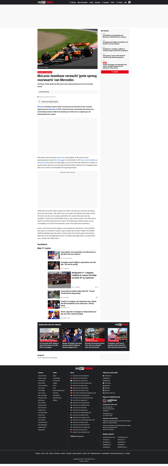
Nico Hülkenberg (42, 425)
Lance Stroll (41, 415)
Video (112, 2)
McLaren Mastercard (58, 390)
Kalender (97, 2)
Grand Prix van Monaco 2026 (81, 390)
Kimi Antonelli (41, 402)
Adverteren (57, 453)
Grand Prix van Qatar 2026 (80, 429)
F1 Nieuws (73, 2)
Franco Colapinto (42, 385)
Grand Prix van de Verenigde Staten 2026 (84, 420)
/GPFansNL (107, 383)
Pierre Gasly (41, 388)
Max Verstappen (83, 2)
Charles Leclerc (42, 378)
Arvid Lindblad (42, 417)
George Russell (42, 162)
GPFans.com (121, 439)
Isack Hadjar (41, 390)
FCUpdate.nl (106, 439)
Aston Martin (56, 378)
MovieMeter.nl (106, 442)
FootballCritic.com (123, 437)
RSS (47, 453)
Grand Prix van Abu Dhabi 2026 (81, 432)
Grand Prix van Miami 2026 (80, 385)
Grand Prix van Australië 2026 (81, 375)
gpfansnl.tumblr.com (109, 393)
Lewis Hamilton (89, 160)
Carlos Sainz (41, 400)
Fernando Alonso (42, 412)
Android (84, 453)
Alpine (54, 375)
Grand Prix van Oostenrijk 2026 (81, 395)
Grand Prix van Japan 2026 (80, 380)
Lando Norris (41, 380)
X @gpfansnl (106, 378)
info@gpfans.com (108, 413)
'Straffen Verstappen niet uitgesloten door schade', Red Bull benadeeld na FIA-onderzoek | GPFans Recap (115, 66)
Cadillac (55, 383)
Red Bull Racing (57, 398)
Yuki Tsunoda (41, 420)
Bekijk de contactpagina (108, 429)
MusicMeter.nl (121, 442)
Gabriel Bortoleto (42, 422)
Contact (51, 453)
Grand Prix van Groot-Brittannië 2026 (83, 398)
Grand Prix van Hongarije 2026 (81, 402)
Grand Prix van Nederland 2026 (81, 405)
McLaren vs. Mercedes (45, 72)
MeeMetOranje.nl (122, 447)
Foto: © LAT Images (43, 67)
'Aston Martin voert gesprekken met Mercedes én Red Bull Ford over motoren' (114, 36)
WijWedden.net (107, 444)
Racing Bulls (56, 395)
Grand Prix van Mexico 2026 (80, 422)
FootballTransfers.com (109, 437)
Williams (55, 400)
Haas (54, 388)
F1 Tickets (119, 2)
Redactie (37, 453)
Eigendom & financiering (116, 453)
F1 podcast (105, 2)
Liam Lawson (41, 393)
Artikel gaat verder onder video (67, 172)
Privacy (43, 453)
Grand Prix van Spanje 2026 (80, 410)
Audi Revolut (56, 380)
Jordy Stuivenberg (44, 92)
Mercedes (52, 109)
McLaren (40, 107)
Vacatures (69, 453)
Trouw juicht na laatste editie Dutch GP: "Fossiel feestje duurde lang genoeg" (114, 56)
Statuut (63, 453)
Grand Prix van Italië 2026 (80, 407)
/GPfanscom (107, 375)
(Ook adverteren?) (80, 436)
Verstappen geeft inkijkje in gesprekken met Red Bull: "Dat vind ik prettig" (115, 43)
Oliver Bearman (42, 407)
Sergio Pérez (41, 429)
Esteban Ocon (42, 410)
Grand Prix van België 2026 (80, 400)
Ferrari (62, 157)
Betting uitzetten (77, 453)
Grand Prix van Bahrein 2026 (80, 415)
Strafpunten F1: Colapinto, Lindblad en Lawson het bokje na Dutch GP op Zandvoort (115, 49)
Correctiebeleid (105, 453)
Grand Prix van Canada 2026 (80, 388)
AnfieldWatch (106, 447)
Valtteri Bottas (42, 427)
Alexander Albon (42, 398)
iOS (88, 453)
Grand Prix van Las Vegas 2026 (81, 427)
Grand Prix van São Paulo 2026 (81, 425)
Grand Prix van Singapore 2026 (81, 417)
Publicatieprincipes (95, 453)
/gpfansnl (107, 388)
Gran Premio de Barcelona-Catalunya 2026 (84, 393)
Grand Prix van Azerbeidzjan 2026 (82, 412)
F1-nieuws (115, 72)
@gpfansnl (107, 380)
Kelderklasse (121, 444)
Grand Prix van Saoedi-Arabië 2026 (82, 383)
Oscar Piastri (41, 383)
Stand (91, 2)
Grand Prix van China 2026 (80, 378)
